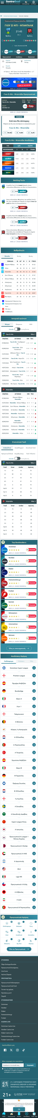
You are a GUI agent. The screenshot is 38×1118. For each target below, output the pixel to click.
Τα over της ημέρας (7, 989)
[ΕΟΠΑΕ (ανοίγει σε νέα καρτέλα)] (24, 1094)
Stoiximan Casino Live (8, 1026)
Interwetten (13, 624)
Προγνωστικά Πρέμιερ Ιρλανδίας (15, 21)
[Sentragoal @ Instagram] (17, 1050)
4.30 (22, 154)
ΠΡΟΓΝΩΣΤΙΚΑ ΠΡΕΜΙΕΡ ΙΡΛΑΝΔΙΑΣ (10, 15)
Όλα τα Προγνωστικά (17, 949)
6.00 (17, 163)
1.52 (22, 158)
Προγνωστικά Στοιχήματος (9, 967)
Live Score (4, 971)
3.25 (27, 158)
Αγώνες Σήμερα (6, 974)
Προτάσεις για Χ (6, 993)
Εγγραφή (30, 1065)
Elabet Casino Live (7, 1033)
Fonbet (11, 591)
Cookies (21, 1106)
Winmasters (13, 613)
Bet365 (11, 602)
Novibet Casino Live (7, 1029)
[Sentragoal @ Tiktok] (23, 1050)
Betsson (11, 635)
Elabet (11, 569)
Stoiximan (12, 547)
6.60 (17, 154)
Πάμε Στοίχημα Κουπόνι (8, 964)
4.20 (22, 163)
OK (19, 1109)
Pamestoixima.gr (15, 580)
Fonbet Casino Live (7, 1039)
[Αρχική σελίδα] (1, 15)
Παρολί (3, 996)
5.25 (17, 172)
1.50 (27, 154)
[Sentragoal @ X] (11, 1050)
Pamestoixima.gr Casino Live (10, 1036)
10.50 (17, 158)
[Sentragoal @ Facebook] (5, 1050)
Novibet (11, 558)
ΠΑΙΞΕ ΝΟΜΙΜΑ (24, 85)
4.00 (22, 168)
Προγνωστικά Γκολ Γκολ (9, 986)
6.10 (17, 168)
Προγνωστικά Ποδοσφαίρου (10, 982)
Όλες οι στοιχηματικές (17, 648)
